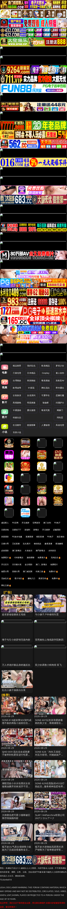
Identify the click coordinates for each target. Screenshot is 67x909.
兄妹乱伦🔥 (6, 578)
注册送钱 (5, 529)
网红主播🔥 (6, 585)
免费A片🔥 (53, 571)
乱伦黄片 (27, 543)
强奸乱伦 (31, 365)
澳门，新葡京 (41, 564)
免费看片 (54, 564)
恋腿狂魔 (60, 395)
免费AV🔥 (56, 578)
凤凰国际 (5, 536)
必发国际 (5, 550)
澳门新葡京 (17, 550)
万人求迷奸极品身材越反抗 (16, 664)
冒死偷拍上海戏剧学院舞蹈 (49, 639)
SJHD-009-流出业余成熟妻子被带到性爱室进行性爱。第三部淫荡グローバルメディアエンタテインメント (16, 756)
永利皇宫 (52, 550)
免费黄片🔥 (43, 557)
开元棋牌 (25, 522)
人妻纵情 (45, 425)
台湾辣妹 (17, 380)
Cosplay (45, 373)
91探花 (31, 387)
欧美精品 (45, 365)
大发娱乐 (28, 550)
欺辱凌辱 (17, 387)
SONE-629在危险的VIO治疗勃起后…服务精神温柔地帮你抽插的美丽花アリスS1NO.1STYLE (50, 788)
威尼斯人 (5, 522)
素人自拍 (60, 373)
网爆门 (60, 410)
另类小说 (17, 432)
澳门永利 (47, 522)
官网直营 (36, 522)
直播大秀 (16, 571)
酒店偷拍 (60, 536)
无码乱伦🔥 (56, 557)
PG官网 (15, 522)
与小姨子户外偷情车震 (47, 614)
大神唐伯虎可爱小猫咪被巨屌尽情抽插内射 (16, 816)
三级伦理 (17, 373)
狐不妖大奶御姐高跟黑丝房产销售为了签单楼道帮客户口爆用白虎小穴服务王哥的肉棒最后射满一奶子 (49, 851)
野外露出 (60, 387)
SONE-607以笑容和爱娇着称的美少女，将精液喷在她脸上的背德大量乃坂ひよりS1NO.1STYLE (49, 724)
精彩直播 (40, 536)
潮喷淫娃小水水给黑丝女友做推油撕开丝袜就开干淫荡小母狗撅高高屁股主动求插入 (16, 788)
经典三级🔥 (41, 571)
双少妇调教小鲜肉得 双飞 (48, 664)
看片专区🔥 (19, 578)
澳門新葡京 (40, 550)
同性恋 (60, 417)
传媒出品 (17, 417)
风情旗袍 (17, 402)
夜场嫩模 (59, 543)
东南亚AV (60, 380)
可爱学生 (45, 395)
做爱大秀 (5, 571)
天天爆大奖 (17, 564)
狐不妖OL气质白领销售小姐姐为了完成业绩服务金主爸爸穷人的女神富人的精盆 (16, 849)
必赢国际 (57, 529)
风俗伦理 (60, 425)
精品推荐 (17, 365)
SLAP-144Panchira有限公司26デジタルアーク (50, 816)
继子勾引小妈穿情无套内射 (16, 639)
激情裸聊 (30, 557)
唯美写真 (45, 410)
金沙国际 (28, 564)
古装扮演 (17, 395)
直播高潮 (29, 536)
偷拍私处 (37, 543)
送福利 (27, 529)
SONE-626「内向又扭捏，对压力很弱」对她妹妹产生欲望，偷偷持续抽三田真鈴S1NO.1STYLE (49, 756)
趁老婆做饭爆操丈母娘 (14, 614)
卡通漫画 (17, 410)
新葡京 (36, 529)
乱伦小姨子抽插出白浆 (14, 690)
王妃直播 (16, 543)
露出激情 (31, 410)
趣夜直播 (48, 543)
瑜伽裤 (46, 402)
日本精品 (31, 373)
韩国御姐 (31, 380)
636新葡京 (19, 557)
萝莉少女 (60, 365)
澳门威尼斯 (27, 571)
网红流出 (45, 387)
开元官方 (5, 564)
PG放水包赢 (17, 536)
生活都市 (17, 425)
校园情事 (31, 425)
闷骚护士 (60, 402)
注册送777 (16, 529)
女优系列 (31, 395)
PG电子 (57, 522)
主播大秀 (5, 543)
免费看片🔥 (6, 557)
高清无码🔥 (43, 578)
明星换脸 (31, 402)
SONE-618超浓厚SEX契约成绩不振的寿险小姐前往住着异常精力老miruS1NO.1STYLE (16, 724)
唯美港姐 (45, 380)
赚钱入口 (31, 578)
